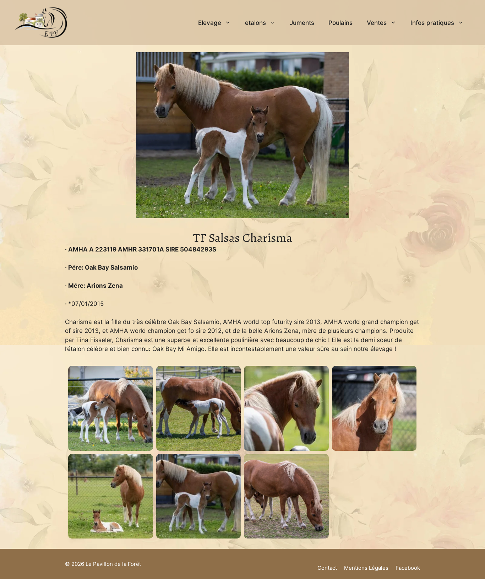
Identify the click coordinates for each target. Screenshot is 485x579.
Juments (302, 22)
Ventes (377, 22)
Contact (327, 567)
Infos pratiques (432, 22)
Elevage (209, 22)
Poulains (340, 22)
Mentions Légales (366, 567)
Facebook (408, 567)
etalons (255, 22)
